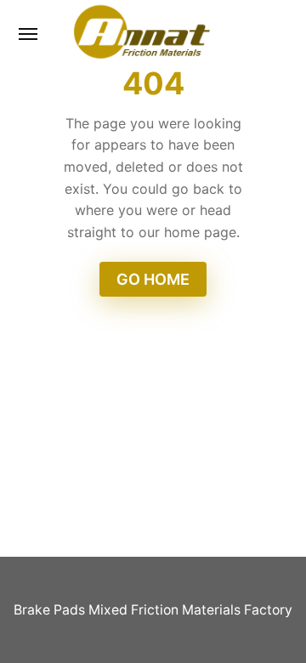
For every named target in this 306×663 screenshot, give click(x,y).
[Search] (266, 34)
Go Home (153, 279)
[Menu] (29, 34)
